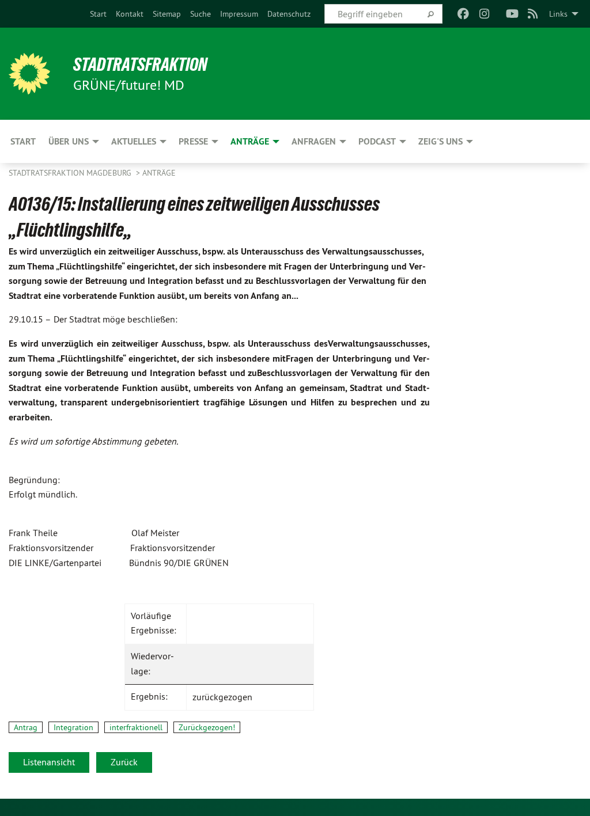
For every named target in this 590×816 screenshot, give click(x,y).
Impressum (239, 14)
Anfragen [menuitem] (314, 141)
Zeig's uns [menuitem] (440, 141)
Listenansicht (49, 762)
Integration (73, 727)
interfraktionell (135, 727)
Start (98, 14)
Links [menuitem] (558, 14)
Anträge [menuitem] (249, 141)
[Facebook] (463, 14)
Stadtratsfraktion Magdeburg (71, 173)
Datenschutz (289, 14)
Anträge (159, 173)
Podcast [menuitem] (377, 141)
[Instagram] (484, 14)
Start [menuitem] (23, 141)
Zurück (124, 762)
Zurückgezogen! (207, 727)
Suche (200, 14)
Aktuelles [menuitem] (133, 141)
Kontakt (129, 14)
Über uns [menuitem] (68, 141)
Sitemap (167, 14)
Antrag (25, 727)
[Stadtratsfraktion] (29, 73)
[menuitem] (98, 14)
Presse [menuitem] (193, 141)
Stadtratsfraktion (140, 64)
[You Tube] (512, 14)
